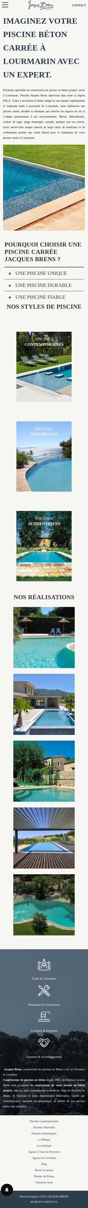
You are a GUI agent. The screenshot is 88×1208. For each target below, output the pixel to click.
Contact (79, 5)
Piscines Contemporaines (44, 1121)
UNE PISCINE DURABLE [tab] (43, 285)
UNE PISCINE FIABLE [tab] (39, 297)
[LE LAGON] (44, 665)
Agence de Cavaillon (44, 1158)
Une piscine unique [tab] (40, 273)
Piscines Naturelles (44, 1127)
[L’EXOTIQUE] (44, 932)
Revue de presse (44, 1170)
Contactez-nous (44, 1182)
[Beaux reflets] (44, 865)
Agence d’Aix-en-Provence (44, 1151)
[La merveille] (44, 799)
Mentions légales (29, 1196)
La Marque (44, 1139)
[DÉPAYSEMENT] (44, 732)
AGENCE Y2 (50, 1201)
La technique (44, 1145)
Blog (44, 1164)
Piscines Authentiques (44, 1133)
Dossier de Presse (44, 1176)
